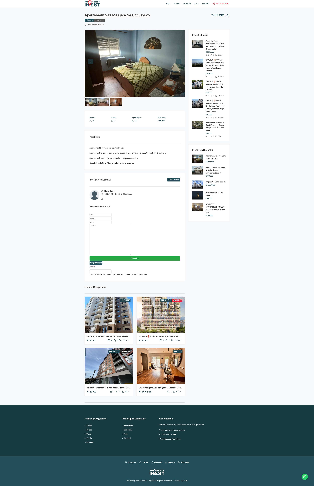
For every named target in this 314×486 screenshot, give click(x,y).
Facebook (158, 462)
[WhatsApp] (305, 477)
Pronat (177, 4)
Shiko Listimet (174, 180)
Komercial (128, 430)
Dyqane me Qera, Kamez (215, 182)
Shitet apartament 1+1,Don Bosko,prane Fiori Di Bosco (112, 388)
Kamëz (89, 438)
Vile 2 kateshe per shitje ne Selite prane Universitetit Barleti (215, 170)
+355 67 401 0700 (222, 4)
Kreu (168, 4)
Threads (171, 462)
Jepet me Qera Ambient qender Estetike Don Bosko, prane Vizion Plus (171, 388)
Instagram (132, 462)
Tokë (125, 434)
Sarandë (89, 442)
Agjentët (187, 4)
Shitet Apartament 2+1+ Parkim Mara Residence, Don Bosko (115, 336)
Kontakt (205, 4)
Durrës (89, 430)
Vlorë (88, 434)
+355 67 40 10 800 (112, 194)
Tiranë (89, 426)
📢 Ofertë (177, 300)
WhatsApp (127, 194)
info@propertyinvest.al (170, 439)
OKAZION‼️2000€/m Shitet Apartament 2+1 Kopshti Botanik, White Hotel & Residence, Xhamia (215, 65)
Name (92, 267)
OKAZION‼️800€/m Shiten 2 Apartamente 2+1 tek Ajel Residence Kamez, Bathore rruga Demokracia (215, 106)
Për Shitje (125, 300)
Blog (197, 4)
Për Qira (89, 20)
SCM (186, 481)
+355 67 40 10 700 (168, 435)
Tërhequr (99, 20)
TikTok (145, 462)
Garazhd (127, 438)
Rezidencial (128, 426)
